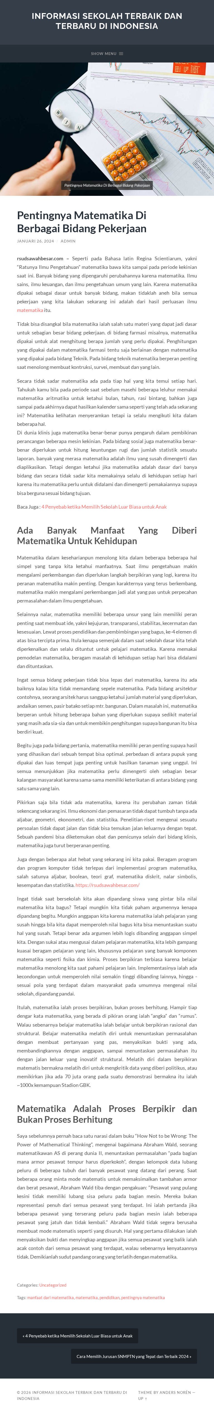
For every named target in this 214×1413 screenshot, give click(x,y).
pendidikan (109, 1297)
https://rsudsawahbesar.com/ (108, 885)
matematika (30, 310)
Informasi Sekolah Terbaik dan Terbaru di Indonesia (107, 21)
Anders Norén (175, 1392)
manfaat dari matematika (50, 1297)
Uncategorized (52, 1284)
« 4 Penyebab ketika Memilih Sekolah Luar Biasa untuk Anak (78, 1335)
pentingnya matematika (143, 1297)
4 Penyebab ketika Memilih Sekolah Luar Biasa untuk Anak (104, 507)
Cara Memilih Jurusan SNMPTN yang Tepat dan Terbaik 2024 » (134, 1356)
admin (68, 241)
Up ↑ (143, 1398)
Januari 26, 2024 (35, 241)
